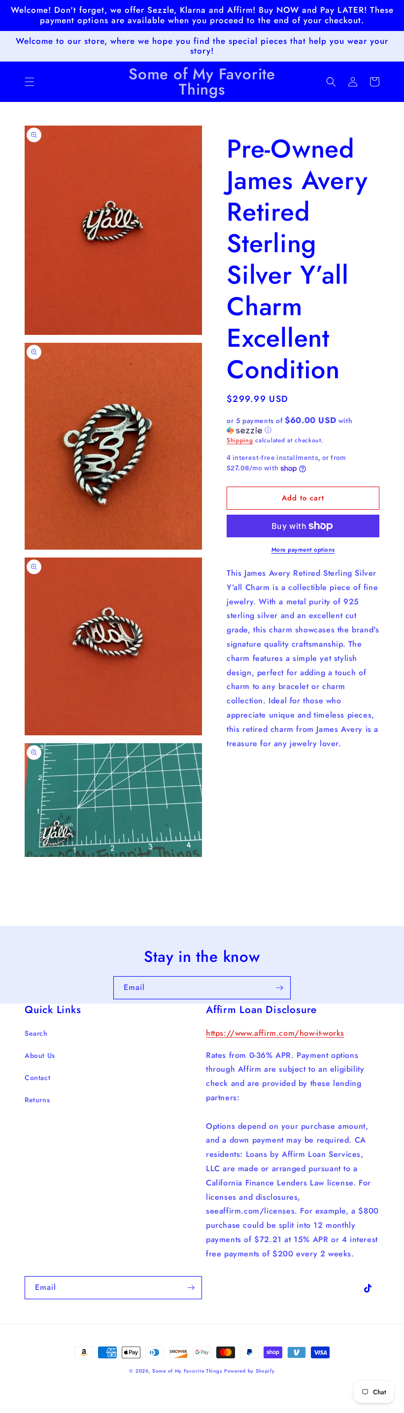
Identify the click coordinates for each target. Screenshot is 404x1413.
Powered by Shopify (249, 1371)
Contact (37, 1078)
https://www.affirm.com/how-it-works (275, 1033)
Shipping (240, 440)
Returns (37, 1100)
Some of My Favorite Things (187, 1371)
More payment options (303, 549)
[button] (29, 82)
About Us (40, 1055)
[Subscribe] (279, 987)
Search (36, 1033)
